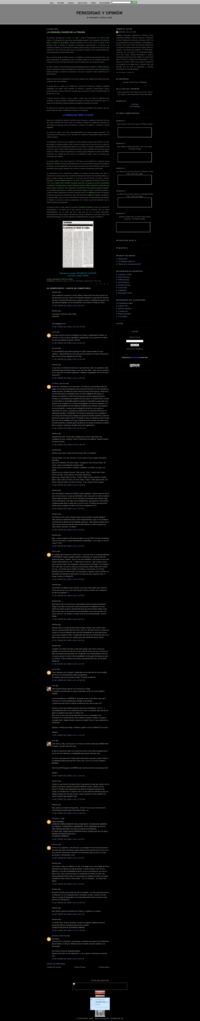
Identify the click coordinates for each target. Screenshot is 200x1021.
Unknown (55, 844)
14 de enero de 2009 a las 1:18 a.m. (68, 776)
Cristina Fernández (76, 281)
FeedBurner (139, 349)
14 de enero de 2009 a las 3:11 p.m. (68, 858)
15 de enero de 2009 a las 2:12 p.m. (68, 884)
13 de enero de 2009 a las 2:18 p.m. (68, 546)
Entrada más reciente (54, 967)
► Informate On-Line (123, 285)
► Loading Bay (121, 290)
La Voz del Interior (146, 94)
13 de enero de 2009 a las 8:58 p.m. (68, 640)
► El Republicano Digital (124, 303)
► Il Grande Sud (121, 311)
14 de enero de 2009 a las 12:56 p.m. (69, 813)
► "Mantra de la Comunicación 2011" (128, 264)
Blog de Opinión (101, 1007)
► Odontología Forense (124, 293)
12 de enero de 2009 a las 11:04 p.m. (69, 343)
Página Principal (80, 967)
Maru (53, 685)
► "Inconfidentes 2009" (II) (125, 261)
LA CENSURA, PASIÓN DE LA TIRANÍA (66, 32)
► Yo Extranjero (121, 316)
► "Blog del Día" (122, 259)
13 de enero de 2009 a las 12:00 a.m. (69, 428)
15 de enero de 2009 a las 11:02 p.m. (69, 903)
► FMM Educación (122, 280)
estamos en (102, 1002)
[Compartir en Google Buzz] (107, 284)
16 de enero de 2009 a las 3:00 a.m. (68, 914)
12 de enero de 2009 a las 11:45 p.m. (69, 359)
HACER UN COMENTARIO (56, 964)
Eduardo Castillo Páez (59, 936)
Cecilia (54, 332)
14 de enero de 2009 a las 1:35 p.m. (68, 839)
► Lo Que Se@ (121, 287)
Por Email (134, 104)
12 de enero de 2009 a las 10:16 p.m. (69, 327)
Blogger (104, 1018)
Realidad (97, 281)
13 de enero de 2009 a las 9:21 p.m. (68, 664)
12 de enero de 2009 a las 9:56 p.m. (68, 306)
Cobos (65, 281)
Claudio (54, 669)
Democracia (88, 281)
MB (122, 1018)
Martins (54, 551)
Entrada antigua (104, 967)
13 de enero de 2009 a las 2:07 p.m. (68, 530)
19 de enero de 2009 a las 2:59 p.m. (68, 959)
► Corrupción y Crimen (124, 274)
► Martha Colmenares (123, 314)
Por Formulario (135, 106)
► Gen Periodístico (122, 282)
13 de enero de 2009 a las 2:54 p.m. (68, 579)
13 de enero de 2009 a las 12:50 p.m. (69, 485)
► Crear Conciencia (123, 277)
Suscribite (135, 331)
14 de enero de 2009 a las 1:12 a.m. (68, 735)
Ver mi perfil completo (125, 72)
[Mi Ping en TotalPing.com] (100, 993)
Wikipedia (143, 82)
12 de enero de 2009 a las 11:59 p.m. (69, 378)
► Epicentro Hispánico (124, 308)
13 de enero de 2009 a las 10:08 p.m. (69, 680)
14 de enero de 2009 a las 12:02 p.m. (69, 799)
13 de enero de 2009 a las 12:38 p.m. (69, 445)
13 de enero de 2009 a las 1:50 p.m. (68, 509)
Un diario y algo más (59, 383)
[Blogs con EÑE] (100, 996)
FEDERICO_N (57, 818)
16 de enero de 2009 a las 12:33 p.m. (69, 930)
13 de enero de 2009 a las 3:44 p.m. (68, 596)
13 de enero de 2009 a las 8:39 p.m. (68, 619)
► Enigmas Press (122, 306)
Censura (58, 281)
